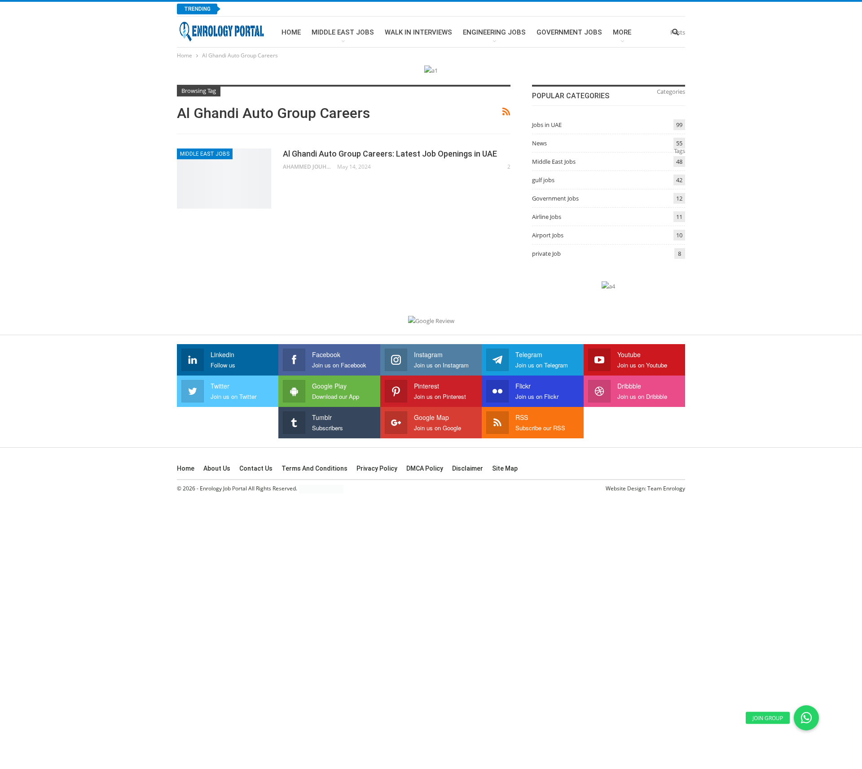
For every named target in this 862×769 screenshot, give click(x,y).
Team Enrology (666, 488)
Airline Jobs (546, 217)
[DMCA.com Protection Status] (321, 489)
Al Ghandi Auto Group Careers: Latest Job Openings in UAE (390, 153)
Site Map (505, 468)
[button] (806, 717)
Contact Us (256, 468)
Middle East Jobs (343, 32)
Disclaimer (467, 468)
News (539, 143)
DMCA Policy (424, 468)
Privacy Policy (376, 468)
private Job (546, 253)
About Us (216, 468)
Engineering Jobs (494, 32)
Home (291, 32)
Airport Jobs (547, 235)
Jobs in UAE (547, 125)
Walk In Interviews (418, 32)
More (622, 32)
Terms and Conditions (314, 468)
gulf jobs (543, 180)
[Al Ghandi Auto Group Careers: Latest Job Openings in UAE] (224, 179)
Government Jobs (569, 32)
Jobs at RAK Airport (267, 8)
